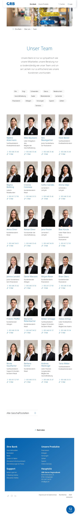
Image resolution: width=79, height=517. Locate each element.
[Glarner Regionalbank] (16, 4)
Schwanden (34, 91)
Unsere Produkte (43, 4)
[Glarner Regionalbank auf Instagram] (11, 496)
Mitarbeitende (45, 96)
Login (70, 4)
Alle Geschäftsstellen (18, 413)
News (8, 456)
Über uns (27, 29)
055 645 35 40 (14, 152)
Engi (23, 91)
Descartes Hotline (12, 478)
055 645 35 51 (66, 380)
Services (38, 105)
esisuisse (69, 497)
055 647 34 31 (14, 243)
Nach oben (41, 430)
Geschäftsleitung (20, 96)
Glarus (46, 91)
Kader (33, 96)
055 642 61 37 (48, 330)
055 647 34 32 (31, 330)
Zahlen (62, 101)
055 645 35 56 (31, 286)
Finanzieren (16, 101)
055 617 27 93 (48, 286)
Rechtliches (63, 495)
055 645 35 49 (66, 152)
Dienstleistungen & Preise (15, 464)
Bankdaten (10, 453)
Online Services (46, 464)
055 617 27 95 (14, 196)
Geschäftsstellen (12, 450)
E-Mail (11, 154)
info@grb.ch (45, 482)
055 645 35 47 (48, 380)
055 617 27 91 (66, 243)
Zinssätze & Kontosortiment (16, 461)
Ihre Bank (33, 4)
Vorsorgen (40, 101)
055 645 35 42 (14, 286)
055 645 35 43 (31, 243)
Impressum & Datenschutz (48, 495)
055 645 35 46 (48, 152)
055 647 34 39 (48, 243)
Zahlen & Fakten (12, 458)
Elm (15, 91)
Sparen (51, 101)
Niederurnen (58, 91)
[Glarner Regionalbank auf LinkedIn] (15, 496)
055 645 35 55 (31, 196)
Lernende (58, 96)
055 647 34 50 (46, 479)
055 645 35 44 (31, 152)
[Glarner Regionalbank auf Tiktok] (8, 496)
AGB (70, 495)
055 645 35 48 (66, 286)
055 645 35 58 (14, 330)
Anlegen (28, 101)
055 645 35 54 (66, 330)
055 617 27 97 (14, 380)
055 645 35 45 (48, 196)
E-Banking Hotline (12, 475)
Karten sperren (12, 472)
